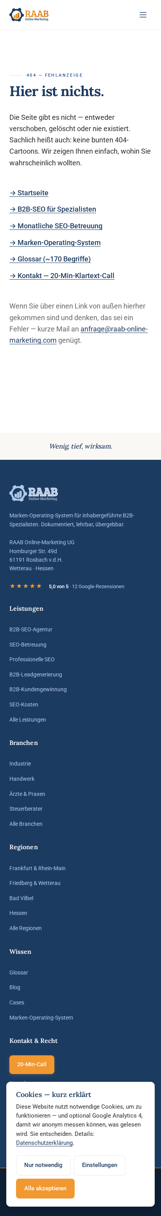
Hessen (18, 913)
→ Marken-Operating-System (55, 242)
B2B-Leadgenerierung (35, 674)
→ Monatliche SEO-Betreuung (55, 226)
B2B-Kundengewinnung (38, 689)
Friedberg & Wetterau (35, 883)
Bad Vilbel (21, 898)
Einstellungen (99, 1165)
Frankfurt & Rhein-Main (37, 868)
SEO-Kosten (23, 704)
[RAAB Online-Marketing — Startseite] (29, 15)
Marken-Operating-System (41, 1018)
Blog (14, 987)
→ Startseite (28, 193)
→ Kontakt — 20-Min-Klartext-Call (61, 276)
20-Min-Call (32, 1064)
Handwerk (21, 779)
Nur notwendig (43, 1165)
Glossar (18, 972)
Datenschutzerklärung (44, 1142)
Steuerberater (26, 809)
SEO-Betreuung (28, 644)
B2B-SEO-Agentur (30, 629)
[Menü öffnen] (143, 14)
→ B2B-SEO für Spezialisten (52, 209)
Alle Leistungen (27, 720)
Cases (16, 1002)
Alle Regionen (25, 928)
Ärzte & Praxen (27, 794)
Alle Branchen (26, 824)
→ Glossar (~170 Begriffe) (50, 259)
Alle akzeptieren (45, 1188)
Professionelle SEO (32, 659)
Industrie (20, 763)
